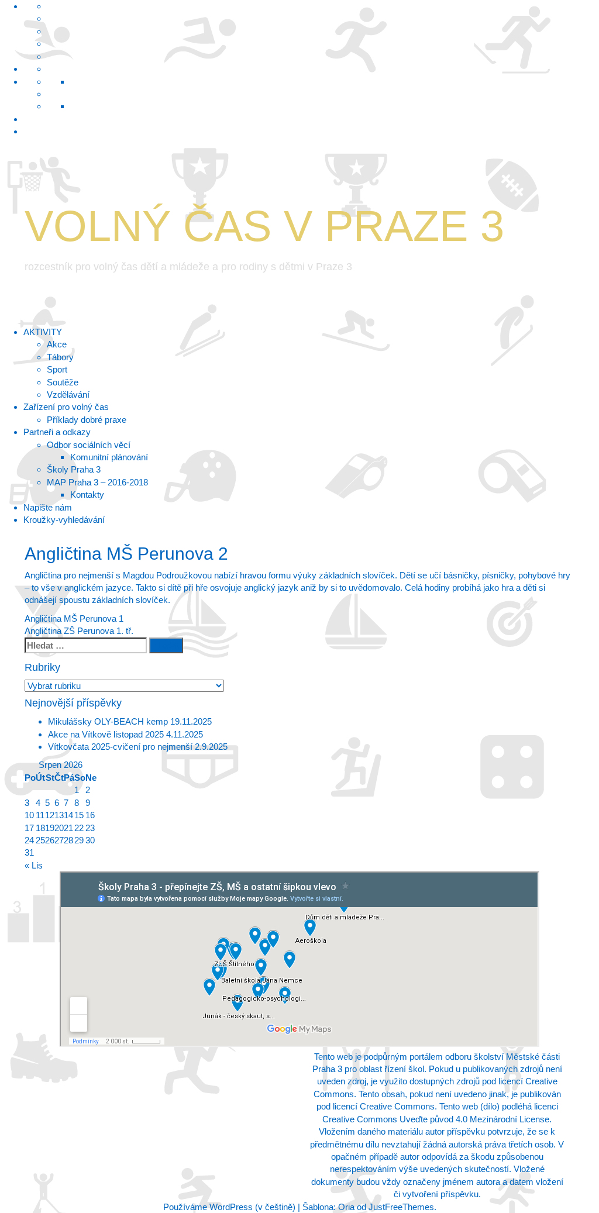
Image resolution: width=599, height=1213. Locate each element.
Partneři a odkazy (57, 432)
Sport (57, 369)
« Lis (34, 865)
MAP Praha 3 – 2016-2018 (97, 482)
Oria (346, 1207)
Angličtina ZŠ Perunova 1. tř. (79, 631)
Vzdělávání (68, 394)
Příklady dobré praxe (86, 420)
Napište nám (47, 507)
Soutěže (62, 382)
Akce (57, 344)
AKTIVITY (42, 332)
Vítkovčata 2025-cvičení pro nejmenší (120, 747)
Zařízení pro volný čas (66, 407)
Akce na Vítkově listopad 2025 (106, 734)
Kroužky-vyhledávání (64, 520)
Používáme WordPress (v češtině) (229, 1207)
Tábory (60, 357)
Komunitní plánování (109, 457)
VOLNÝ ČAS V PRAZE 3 (264, 226)
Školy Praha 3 (74, 469)
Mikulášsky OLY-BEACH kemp (108, 721)
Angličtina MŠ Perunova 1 (74, 618)
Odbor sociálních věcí (88, 445)
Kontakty (87, 494)
